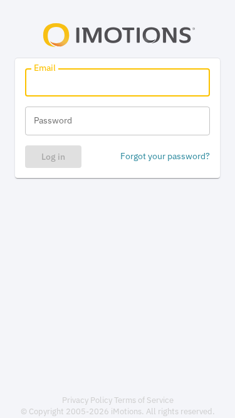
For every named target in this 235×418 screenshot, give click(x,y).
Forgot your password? (165, 156)
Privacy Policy (87, 400)
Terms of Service (144, 400)
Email (44, 68)
